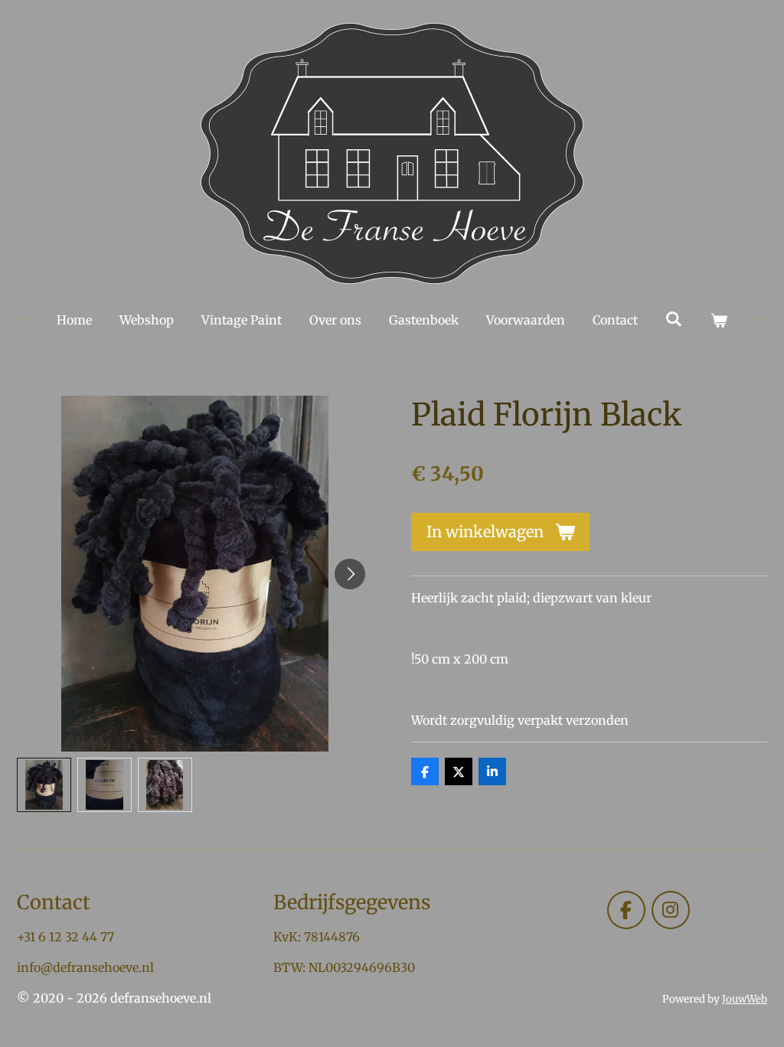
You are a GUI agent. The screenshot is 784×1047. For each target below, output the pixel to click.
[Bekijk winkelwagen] (719, 320)
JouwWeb (744, 999)
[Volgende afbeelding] (350, 574)
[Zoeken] (673, 318)
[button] (44, 785)
